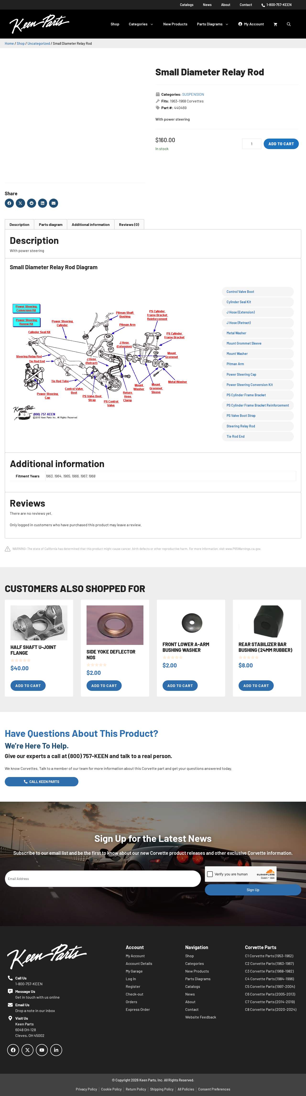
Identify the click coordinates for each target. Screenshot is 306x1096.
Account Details (139, 963)
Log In (131, 978)
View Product (19, 22)
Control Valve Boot (240, 292)
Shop (115, 24)
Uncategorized (38, 43)
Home (9, 43)
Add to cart (281, 143)
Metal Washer (236, 333)
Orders (131, 1001)
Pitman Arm (235, 364)
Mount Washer (237, 354)
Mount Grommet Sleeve (244, 343)
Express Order (138, 1009)
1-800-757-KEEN (279, 5)
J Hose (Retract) (239, 323)
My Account (135, 955)
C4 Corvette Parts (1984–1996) (269, 978)
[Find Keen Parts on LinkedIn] (56, 1050)
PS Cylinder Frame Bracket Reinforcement (258, 405)
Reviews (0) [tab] (129, 224)
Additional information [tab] (91, 224)
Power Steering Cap (241, 374)
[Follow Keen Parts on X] (27, 1050)
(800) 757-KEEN (88, 755)
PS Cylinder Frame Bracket (246, 395)
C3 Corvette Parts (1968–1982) (269, 971)
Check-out (134, 994)
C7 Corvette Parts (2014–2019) (270, 1001)
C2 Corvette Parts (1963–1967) (269, 963)
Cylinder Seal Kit (239, 302)
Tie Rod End (236, 436)
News (207, 5)
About (225, 5)
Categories (138, 24)
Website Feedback (200, 1017)
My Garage (134, 971)
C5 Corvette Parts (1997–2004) (270, 986)
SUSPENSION (193, 94)
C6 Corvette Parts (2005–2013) (270, 994)
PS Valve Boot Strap (241, 416)
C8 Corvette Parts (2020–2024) (270, 1009)
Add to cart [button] (28, 685)
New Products (175, 24)
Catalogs (186, 5)
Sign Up (253, 889)
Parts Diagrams (210, 24)
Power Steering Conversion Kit (250, 385)
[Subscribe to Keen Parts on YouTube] (42, 1050)
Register (133, 986)
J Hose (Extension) (241, 312)
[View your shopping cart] (275, 24)
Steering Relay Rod (241, 426)
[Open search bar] (289, 24)
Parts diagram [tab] (50, 224)
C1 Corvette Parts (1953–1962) (269, 955)
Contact (246, 5)
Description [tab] (19, 224)
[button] (9, 203)
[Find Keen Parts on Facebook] (13, 1050)
